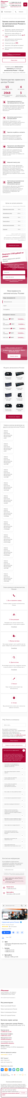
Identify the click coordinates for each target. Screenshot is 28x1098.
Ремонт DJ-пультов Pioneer (8, 1015)
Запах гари (5, 337)
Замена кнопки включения (8, 225)
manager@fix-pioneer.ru (7, 1043)
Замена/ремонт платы (7, 213)
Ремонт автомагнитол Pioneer (9, 1009)
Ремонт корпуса (6, 221)
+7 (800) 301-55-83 (15, 2)
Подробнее (14, 626)
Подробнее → (21, 319)
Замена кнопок (6, 217)
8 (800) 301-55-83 (6, 1035)
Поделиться (2, 1069)
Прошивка (5, 229)
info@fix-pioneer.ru (6, 1039)
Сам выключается (6, 324)
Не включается (5, 319)
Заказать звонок (14, 356)
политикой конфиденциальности (16, 281)
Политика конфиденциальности (14, 1081)
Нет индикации (5, 333)
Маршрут (7, 932)
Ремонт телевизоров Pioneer (9, 1012)
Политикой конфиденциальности (17, 874)
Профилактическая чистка (8, 209)
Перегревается (6, 328)
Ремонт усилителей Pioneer (8, 1006)
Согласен (23, 1092)
